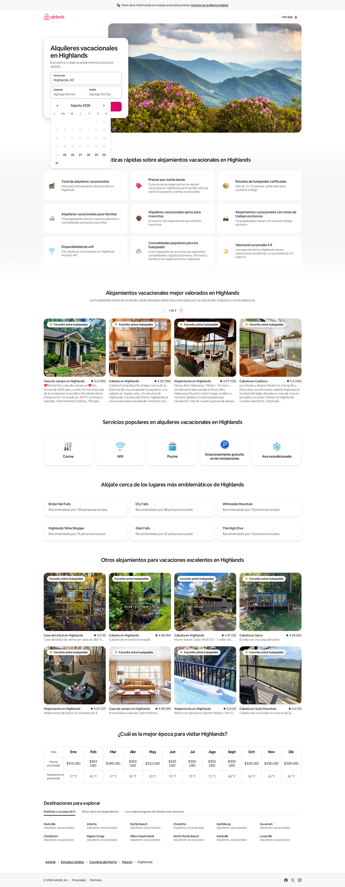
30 (104, 155)
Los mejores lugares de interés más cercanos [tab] (154, 811)
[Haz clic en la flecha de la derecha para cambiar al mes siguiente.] (104, 105)
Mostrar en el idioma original (209, 5)
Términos (96, 880)
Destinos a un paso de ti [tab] (59, 811)
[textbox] (68, 94)
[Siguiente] (181, 310)
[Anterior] (164, 310)
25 (64, 155)
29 (96, 155)
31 (56, 163)
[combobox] (86, 80)
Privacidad (79, 880)
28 (88, 155)
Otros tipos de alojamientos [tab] (100, 811)
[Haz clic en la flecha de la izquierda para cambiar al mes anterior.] (57, 105)
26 (72, 155)
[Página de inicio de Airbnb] (54, 16)
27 (80, 155)
